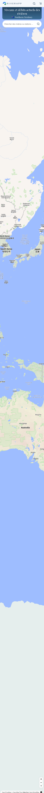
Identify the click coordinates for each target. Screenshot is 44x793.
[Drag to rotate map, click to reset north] (41, 786)
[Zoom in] (41, 779)
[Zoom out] (41, 782)
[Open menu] (40, 3)
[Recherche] (34, 3)
